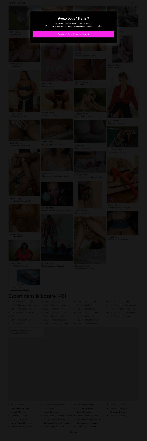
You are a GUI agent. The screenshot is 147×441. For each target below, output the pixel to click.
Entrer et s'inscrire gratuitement (73, 34)
